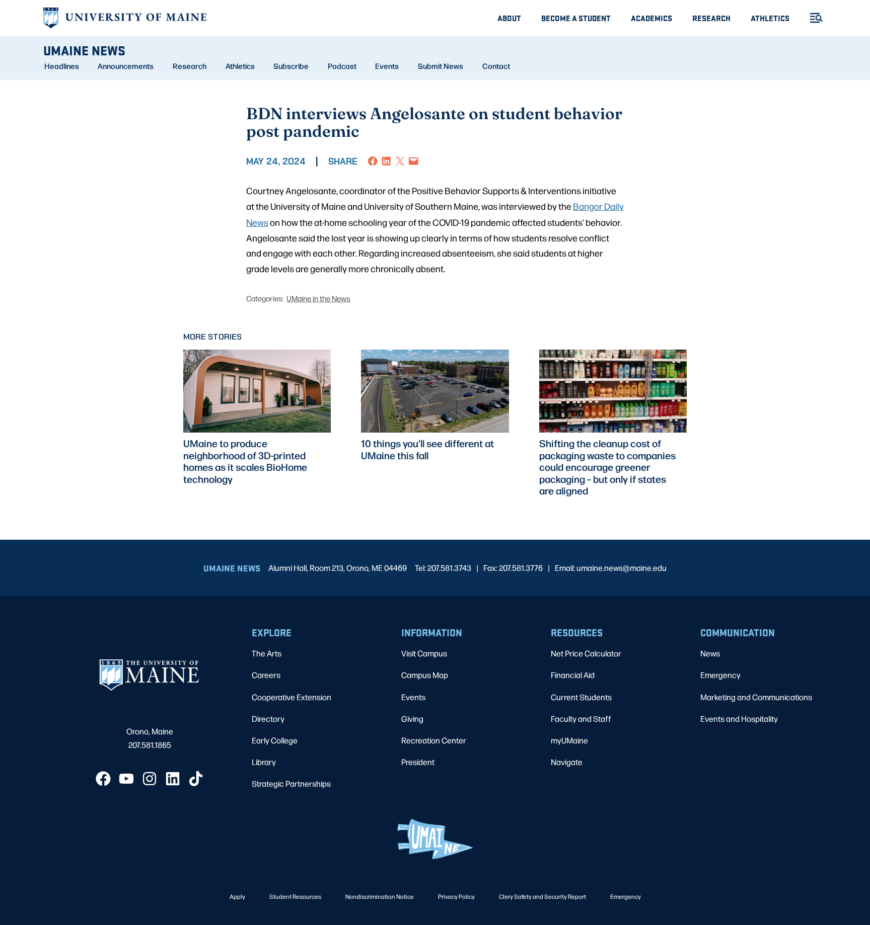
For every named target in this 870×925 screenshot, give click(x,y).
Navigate (567, 761)
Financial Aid (573, 674)
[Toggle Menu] (812, 18)
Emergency (720, 674)
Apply (237, 896)
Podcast (342, 66)
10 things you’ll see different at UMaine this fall (427, 449)
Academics (651, 18)
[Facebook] (103, 778)
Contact (496, 66)
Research (711, 18)
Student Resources (295, 896)
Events (387, 66)
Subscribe (291, 66)
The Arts (266, 653)
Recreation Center (433, 740)
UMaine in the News (318, 298)
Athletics (770, 18)
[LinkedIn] (172, 778)
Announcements (126, 66)
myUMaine (569, 740)
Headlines (61, 66)
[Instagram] (149, 778)
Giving (412, 718)
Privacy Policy (456, 896)
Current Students (581, 697)
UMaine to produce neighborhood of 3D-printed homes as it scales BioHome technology (245, 461)
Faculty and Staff (581, 718)
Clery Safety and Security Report (542, 896)
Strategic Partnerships (291, 783)
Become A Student (576, 18)
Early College (275, 740)
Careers (266, 674)
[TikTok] (195, 778)
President (417, 761)
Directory (268, 718)
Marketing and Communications (756, 697)
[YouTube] (126, 778)
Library (264, 761)
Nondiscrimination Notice (379, 896)
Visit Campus (424, 653)
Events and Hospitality (739, 718)
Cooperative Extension (291, 697)
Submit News (440, 66)
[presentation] (257, 391)
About (509, 18)
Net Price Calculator (586, 653)
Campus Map (424, 674)
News (710, 653)
